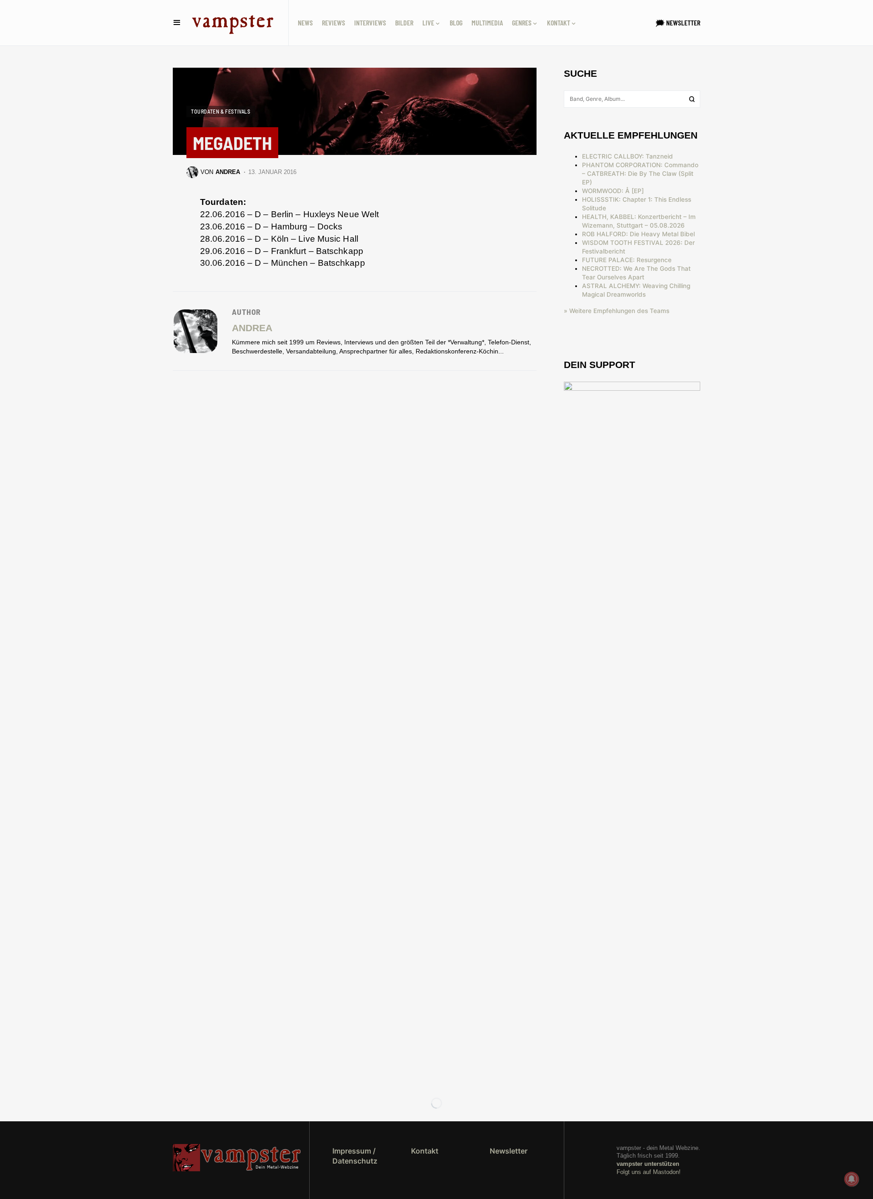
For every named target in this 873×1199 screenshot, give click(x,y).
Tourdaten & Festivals (221, 111)
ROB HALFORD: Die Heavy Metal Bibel (638, 234)
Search (692, 99)
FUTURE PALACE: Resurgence (627, 260)
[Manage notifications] (851, 1179)
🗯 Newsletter (678, 22)
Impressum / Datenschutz (354, 1155)
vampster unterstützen (648, 1163)
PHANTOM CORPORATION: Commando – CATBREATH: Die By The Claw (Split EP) (640, 173)
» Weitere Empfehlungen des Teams (616, 310)
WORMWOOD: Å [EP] (613, 190)
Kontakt (424, 1150)
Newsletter (508, 1150)
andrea (252, 328)
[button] (177, 22)
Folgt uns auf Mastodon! (649, 1172)
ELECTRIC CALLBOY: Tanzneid (627, 156)
